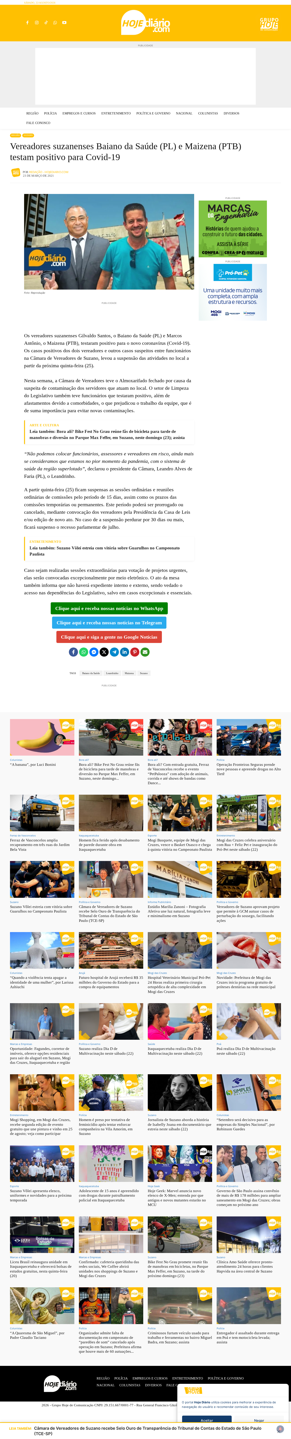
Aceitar (207, 1420)
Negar (259, 1420)
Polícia (220, 760)
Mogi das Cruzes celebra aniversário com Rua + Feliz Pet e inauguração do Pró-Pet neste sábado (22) (247, 845)
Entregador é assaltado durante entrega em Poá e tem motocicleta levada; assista (248, 1338)
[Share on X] (104, 652)
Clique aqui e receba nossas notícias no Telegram (109, 622)
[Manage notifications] (280, 1429)
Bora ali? (84, 760)
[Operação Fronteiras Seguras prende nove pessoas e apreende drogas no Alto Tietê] (249, 737)
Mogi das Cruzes (157, 973)
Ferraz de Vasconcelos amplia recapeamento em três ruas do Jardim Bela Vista (40, 845)
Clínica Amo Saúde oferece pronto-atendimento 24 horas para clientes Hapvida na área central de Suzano (245, 1266)
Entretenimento (226, 835)
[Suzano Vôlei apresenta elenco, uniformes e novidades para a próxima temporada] (42, 1163)
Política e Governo (89, 902)
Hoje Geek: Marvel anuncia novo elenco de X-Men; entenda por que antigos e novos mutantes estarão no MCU (177, 1198)
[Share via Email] (145, 652)
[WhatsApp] (55, 23)
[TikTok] (46, 23)
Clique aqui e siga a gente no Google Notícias (109, 637)
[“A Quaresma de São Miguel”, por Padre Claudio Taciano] (42, 1305)
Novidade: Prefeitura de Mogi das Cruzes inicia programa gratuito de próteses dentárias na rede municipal (246, 982)
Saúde (151, 1044)
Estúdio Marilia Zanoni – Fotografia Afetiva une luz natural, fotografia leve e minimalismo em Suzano (179, 911)
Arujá (82, 973)
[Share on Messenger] (93, 652)
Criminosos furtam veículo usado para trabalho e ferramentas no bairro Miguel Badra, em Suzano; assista (180, 1338)
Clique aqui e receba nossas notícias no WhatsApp (109, 608)
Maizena (129, 673)
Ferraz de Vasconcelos (23, 835)
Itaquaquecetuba (89, 835)
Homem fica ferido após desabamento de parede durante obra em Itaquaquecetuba (109, 845)
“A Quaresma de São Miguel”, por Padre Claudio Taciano (37, 1335)
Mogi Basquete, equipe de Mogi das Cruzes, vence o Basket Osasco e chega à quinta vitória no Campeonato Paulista (180, 845)
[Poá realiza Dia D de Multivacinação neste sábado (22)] (249, 1021)
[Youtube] (64, 23)
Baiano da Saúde (91, 673)
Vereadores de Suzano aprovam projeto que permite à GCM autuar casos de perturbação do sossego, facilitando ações (248, 914)
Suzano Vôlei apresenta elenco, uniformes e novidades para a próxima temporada (41, 1195)
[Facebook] (27, 23)
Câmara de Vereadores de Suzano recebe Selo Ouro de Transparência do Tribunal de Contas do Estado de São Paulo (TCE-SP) (109, 914)
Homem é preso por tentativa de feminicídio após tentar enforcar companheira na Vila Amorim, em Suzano (106, 1127)
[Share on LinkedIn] (124, 652)
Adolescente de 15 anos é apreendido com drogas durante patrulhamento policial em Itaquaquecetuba (109, 1195)
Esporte (152, 835)
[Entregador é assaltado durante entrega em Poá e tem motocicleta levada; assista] (249, 1305)
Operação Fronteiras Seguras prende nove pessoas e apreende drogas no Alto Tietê (249, 769)
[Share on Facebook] (73, 652)
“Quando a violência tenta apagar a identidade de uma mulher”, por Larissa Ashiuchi (41, 982)
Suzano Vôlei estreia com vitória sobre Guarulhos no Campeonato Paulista (41, 909)
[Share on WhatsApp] (83, 652)
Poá (219, 1044)
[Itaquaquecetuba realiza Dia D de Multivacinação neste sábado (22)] (180, 1021)
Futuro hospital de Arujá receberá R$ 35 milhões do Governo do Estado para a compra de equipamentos (111, 982)
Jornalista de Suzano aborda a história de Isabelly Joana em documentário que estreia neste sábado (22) (179, 1124)
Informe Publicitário (159, 902)
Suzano (28, 135)
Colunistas (16, 760)
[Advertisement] (145, 76)
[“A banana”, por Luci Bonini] (42, 737)
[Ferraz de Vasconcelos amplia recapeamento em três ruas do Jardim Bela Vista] (42, 813)
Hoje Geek (154, 1186)
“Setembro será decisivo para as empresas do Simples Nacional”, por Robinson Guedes (246, 1124)
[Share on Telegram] (114, 652)
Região (15, 135)
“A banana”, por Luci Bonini (33, 764)
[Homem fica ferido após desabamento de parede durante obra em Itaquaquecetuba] (111, 813)
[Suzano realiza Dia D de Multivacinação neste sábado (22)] (111, 1021)
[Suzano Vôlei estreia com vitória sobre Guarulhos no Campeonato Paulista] (42, 879)
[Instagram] (36, 23)
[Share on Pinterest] (134, 652)
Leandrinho (112, 673)
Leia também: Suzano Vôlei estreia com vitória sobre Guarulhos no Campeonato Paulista (105, 551)
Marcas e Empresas (21, 1044)
